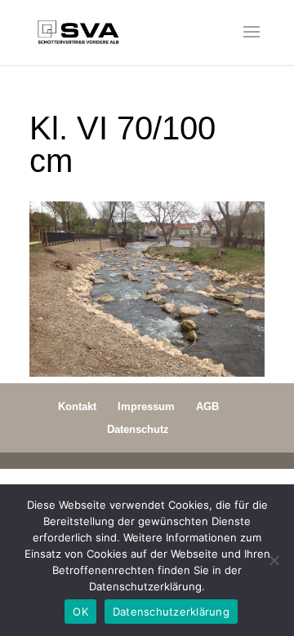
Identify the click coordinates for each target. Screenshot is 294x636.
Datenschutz (138, 429)
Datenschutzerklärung (171, 611)
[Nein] (273, 560)
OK (80, 611)
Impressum (146, 406)
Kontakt (77, 406)
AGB (207, 406)
